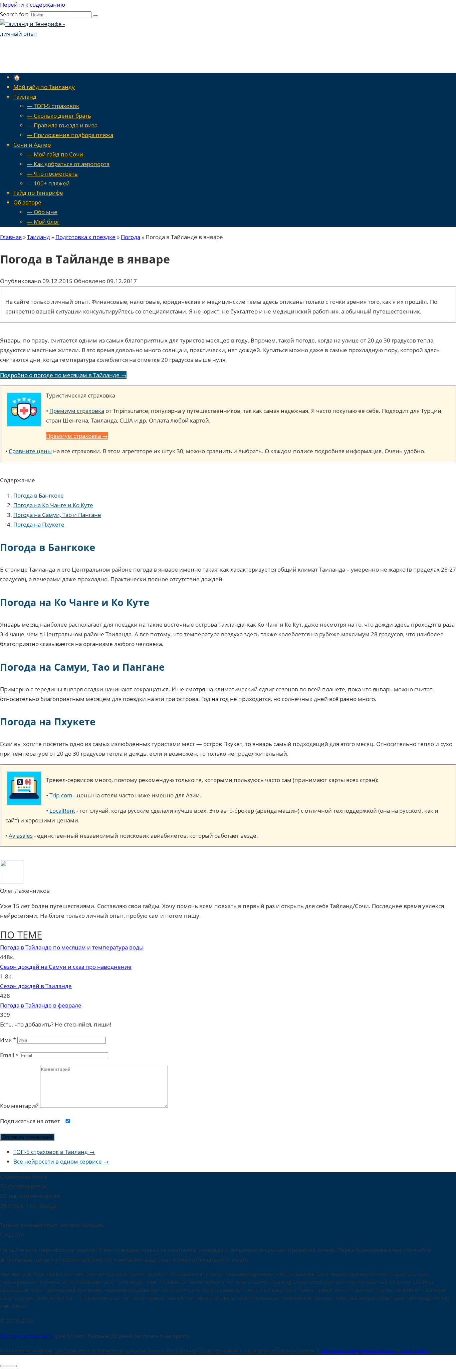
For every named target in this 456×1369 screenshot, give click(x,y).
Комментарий (19, 1106)
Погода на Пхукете (38, 524)
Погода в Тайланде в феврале (40, 1005)
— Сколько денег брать (59, 115)
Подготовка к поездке (85, 237)
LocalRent (62, 810)
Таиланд (24, 96)
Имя (8, 1040)
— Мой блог (43, 221)
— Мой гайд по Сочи (55, 154)
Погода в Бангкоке (38, 495)
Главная (11, 237)
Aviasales (21, 835)
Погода (130, 237)
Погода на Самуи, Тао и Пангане (57, 515)
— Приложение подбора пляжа (70, 135)
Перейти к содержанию (32, 4)
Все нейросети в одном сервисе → (61, 1161)
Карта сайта (414, 1350)
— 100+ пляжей (48, 183)
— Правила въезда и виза (62, 125)
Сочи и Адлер (32, 144)
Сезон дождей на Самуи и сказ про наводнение (66, 966)
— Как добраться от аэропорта (68, 164)
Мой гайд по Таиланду (44, 87)
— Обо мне (42, 212)
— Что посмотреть (52, 173)
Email (9, 1055)
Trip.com (60, 795)
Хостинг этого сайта (27, 1336)
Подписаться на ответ (30, 1121)
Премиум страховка (76, 411)
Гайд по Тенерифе (38, 192)
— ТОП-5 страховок (53, 106)
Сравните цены (30, 451)
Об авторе (27, 202)
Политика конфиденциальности (358, 1350)
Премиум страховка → (77, 436)
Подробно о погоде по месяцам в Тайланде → (63, 375)
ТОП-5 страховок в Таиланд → (54, 1152)
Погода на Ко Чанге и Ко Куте (53, 505)
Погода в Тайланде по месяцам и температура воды (72, 947)
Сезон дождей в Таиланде (36, 986)
